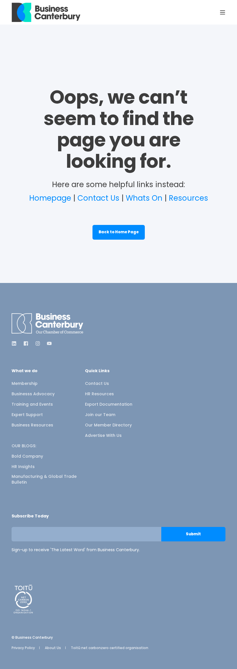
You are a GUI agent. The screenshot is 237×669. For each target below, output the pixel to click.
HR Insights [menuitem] (23, 466)
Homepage (50, 198)
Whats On (144, 198)
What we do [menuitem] (25, 371)
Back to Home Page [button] (119, 232)
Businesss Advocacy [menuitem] (33, 394)
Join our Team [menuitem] (100, 415)
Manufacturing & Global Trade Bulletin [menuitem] (44, 479)
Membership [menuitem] (25, 383)
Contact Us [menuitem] (97, 383)
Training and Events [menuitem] (32, 404)
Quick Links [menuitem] (97, 371)
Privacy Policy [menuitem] (23, 647)
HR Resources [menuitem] (99, 394)
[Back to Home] (46, 12)
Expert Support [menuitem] (27, 415)
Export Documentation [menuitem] (108, 404)
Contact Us (98, 198)
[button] (11, 657)
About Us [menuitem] (53, 647)
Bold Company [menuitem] (27, 456)
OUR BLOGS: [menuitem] (24, 446)
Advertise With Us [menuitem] (103, 435)
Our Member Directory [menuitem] (108, 425)
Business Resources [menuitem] (32, 425)
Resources (188, 198)
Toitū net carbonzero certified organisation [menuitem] (109, 647)
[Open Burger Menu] (222, 12)
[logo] (48, 323)
